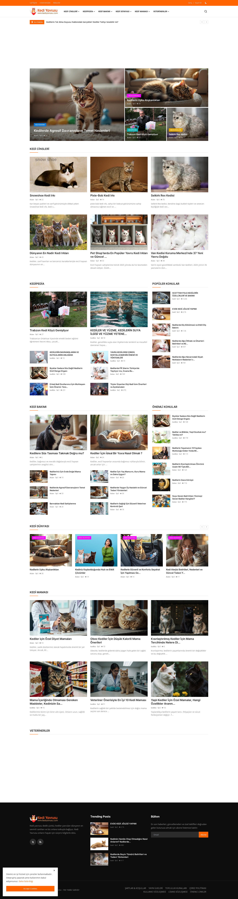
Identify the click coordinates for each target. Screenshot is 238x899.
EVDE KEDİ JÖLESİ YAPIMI (184, 309)
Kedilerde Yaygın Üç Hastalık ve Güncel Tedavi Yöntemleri (128, 488)
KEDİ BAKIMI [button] (104, 11)
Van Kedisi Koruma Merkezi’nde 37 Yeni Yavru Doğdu (177, 254)
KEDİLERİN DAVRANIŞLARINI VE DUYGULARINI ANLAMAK (64, 353)
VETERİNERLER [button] (160, 11)
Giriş (190, 3)
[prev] (202, 22)
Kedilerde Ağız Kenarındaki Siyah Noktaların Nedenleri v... (187, 358)
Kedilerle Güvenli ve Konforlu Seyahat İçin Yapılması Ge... (140, 571)
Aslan (36, 135)
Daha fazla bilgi (26, 881)
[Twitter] (33, 842)
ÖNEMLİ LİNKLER (198, 891)
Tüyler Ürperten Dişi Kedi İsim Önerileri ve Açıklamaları (128, 385)
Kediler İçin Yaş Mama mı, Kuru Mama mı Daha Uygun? (127, 472)
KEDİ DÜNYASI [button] (122, 11)
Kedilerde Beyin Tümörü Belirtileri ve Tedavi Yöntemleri (128, 855)
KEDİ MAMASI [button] (141, 11)
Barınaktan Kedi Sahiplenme (63, 503)
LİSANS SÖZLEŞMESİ (177, 891)
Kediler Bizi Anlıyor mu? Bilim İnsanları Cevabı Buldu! (71, 22)
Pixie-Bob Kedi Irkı (102, 195)
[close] (54, 870)
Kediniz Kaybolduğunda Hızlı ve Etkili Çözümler (94, 571)
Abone (203, 834)
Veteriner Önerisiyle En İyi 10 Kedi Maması (118, 700)
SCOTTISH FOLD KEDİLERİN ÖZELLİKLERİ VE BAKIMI (185, 294)
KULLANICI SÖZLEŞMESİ (154, 891)
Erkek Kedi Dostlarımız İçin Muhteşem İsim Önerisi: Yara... (67, 385)
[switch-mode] (206, 3)
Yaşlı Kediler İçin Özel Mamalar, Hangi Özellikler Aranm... (175, 701)
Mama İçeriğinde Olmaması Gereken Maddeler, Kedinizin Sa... (54, 701)
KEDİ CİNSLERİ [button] (70, 11)
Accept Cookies (30, 888)
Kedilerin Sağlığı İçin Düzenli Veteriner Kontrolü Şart (128, 504)
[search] (205, 11)
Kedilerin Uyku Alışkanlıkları (143, 100)
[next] (206, 22)
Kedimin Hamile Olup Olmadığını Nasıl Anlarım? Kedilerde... (129, 840)
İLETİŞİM (33, 3)
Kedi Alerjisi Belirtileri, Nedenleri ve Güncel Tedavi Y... (184, 571)
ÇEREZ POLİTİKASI (197, 888)
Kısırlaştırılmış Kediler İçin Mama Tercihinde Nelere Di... (172, 640)
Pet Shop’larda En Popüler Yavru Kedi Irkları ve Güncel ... (119, 254)
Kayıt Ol (198, 3)
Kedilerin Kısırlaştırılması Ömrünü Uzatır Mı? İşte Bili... (188, 465)
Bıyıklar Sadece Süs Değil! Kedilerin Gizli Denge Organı (66, 369)
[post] (77, 104)
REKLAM (56, 3)
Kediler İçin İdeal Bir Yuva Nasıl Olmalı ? (116, 453)
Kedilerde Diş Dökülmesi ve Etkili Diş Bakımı (189, 326)
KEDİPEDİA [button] (88, 11)
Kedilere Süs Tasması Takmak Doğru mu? (57, 453)
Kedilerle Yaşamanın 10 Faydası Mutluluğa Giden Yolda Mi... (187, 449)
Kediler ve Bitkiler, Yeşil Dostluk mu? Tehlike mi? (189, 433)
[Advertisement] (119, 45)
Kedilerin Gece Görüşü (182, 480)
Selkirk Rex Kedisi (178, 134)
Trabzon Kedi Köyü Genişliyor (142, 134)
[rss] (40, 842)
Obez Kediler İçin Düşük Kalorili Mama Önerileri (115, 640)
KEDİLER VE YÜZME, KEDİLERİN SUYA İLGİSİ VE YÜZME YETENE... (115, 332)
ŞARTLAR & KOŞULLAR (135, 888)
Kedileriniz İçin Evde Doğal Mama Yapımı (65, 472)
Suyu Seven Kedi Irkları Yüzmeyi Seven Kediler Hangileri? (187, 497)
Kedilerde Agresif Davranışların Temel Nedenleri (67, 488)
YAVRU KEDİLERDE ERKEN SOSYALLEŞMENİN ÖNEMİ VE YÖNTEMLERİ (124, 355)
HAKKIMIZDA (45, 3)
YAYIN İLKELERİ (156, 888)
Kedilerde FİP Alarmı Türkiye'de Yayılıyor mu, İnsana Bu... (124, 369)
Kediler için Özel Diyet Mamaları (51, 639)
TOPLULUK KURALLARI (176, 888)
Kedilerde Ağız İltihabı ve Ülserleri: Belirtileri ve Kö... (188, 342)
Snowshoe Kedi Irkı (42, 195)
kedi (174, 299)
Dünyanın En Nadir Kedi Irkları (49, 253)
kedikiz (93, 338)
